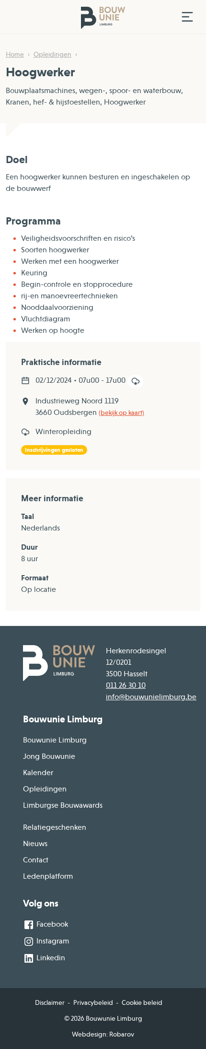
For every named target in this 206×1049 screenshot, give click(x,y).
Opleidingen (52, 54)
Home (15, 54)
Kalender (38, 772)
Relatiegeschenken (54, 827)
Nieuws (35, 843)
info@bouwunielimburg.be (151, 697)
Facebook (51, 924)
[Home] (90, 17)
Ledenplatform (48, 876)
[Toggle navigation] (187, 17)
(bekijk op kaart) (121, 412)
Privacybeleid (93, 1002)
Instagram (51, 941)
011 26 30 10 (126, 685)
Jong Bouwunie (49, 756)
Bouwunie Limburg (55, 740)
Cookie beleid (142, 1002)
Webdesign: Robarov (103, 1034)
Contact (35, 860)
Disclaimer (50, 1002)
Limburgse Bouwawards (63, 805)
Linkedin (49, 958)
